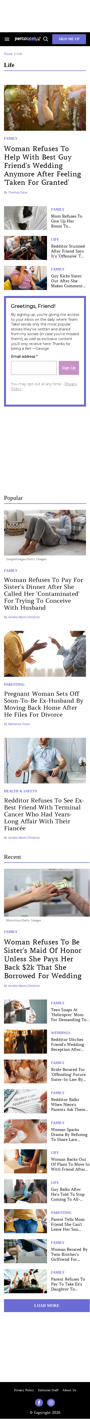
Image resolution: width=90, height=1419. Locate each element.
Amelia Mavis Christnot (24, 617)
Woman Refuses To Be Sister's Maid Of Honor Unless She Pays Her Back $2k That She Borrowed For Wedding (43, 959)
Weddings (60, 1033)
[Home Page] (28, 39)
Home (8, 54)
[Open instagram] (51, 1403)
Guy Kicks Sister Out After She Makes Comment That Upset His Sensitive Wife (67, 285)
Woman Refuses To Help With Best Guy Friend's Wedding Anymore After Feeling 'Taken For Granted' (42, 165)
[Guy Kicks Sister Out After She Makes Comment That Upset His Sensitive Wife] (25, 277)
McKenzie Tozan (19, 724)
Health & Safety (20, 791)
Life (55, 239)
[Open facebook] (39, 1403)
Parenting (14, 684)
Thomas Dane (17, 192)
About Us (69, 1390)
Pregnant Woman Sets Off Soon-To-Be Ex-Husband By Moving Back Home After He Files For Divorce (43, 704)
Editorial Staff (48, 1390)
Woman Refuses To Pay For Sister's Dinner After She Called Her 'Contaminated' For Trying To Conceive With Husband (43, 594)
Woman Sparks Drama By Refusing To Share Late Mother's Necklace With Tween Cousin (69, 1139)
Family (11, 138)
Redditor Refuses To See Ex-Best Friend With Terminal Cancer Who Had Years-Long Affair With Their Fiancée (44, 814)
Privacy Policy (24, 1390)
